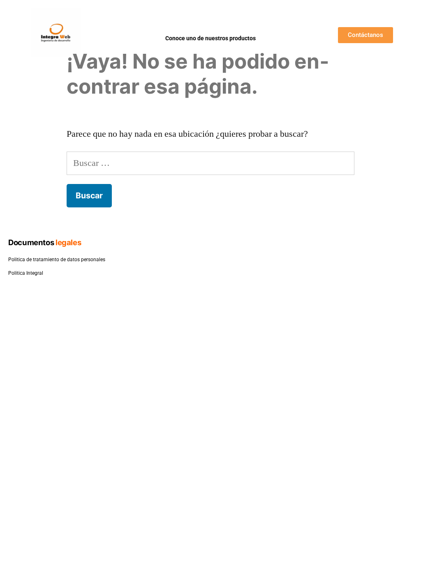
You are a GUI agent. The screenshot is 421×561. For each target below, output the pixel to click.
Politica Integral (25, 273)
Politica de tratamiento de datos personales (56, 259)
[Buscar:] (210, 163)
